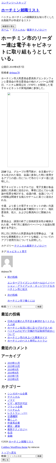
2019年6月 (13, 379)
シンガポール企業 (17, 393)
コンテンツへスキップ (13, 2)
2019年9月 (13, 369)
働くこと (12, 419)
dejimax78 (14, 72)
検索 (3, 306)
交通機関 (12, 416)
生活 (9, 432)
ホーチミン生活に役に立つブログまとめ (29, 327)
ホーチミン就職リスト (21, 441)
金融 (9, 436)
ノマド (11, 400)
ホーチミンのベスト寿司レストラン (27, 340)
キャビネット (14, 251)
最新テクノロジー (37, 29)
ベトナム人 (13, 410)
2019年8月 (13, 372)
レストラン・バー (17, 413)
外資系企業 (13, 423)
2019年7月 (13, 376)
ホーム (5, 29)
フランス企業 (14, 406)
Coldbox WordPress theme (14, 447)
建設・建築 (13, 426)
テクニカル (19, 29)
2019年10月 (13, 366)
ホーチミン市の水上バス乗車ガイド (27, 337)
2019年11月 (13, 363)
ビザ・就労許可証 (17, 403)
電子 (24, 251)
